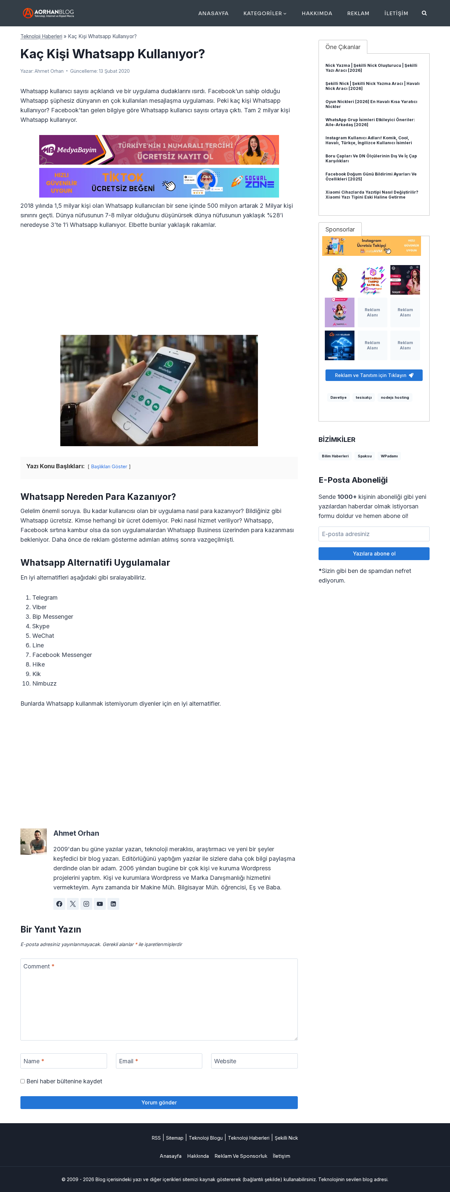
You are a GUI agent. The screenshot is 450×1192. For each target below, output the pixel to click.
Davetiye (338, 397)
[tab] (343, 47)
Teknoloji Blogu (206, 1138)
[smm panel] (159, 150)
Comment (39, 966)
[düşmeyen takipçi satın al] (405, 280)
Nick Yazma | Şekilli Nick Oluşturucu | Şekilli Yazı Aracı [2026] (371, 68)
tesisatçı (364, 397)
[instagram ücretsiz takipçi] (374, 246)
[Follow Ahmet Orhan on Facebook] (59, 904)
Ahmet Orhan (49, 71)
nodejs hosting (395, 397)
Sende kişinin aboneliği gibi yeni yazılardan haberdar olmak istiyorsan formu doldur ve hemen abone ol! (372, 506)
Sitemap (174, 1138)
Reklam (358, 13)
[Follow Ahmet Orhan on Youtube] (100, 904)
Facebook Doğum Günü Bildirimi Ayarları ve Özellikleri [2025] (371, 176)
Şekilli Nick (286, 1138)
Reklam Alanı (372, 312)
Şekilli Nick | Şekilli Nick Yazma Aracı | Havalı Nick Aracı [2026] (372, 86)
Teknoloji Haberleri (41, 36)
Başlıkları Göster (109, 466)
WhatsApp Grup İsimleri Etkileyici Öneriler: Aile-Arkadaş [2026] (370, 122)
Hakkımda (317, 13)
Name (33, 1061)
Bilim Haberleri (335, 456)
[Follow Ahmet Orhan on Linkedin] (113, 904)
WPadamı (389, 456)
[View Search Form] (424, 13)
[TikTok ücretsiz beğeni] (159, 183)
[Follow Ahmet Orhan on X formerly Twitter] (73, 904)
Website (225, 1061)
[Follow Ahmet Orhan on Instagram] (86, 904)
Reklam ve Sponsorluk (240, 1156)
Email (128, 1061)
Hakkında (198, 1156)
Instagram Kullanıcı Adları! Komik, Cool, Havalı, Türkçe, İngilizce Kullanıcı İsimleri (368, 140)
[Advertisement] (159, 286)
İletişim (396, 13)
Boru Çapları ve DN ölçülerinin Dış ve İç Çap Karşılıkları (371, 158)
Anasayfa (213, 13)
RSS (156, 1138)
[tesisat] (339, 280)
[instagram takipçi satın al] (372, 280)
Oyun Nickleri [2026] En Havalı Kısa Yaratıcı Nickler (371, 104)
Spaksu (365, 456)
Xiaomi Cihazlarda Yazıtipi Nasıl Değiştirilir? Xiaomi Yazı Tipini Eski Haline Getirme (371, 195)
